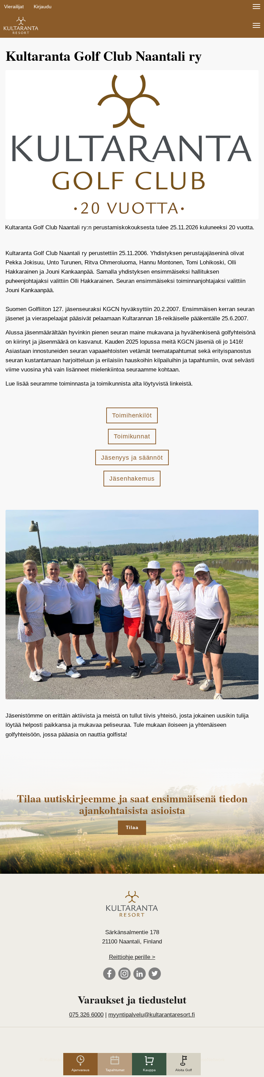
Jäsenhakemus (132, 478)
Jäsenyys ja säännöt (132, 457)
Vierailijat (14, 6)
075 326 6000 (86, 1014)
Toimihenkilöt (132, 415)
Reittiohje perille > (132, 957)
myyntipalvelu (151, 1014)
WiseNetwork (210, 1059)
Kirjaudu (43, 6)
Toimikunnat (132, 436)
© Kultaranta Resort (61, 1059)
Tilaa (132, 827)
